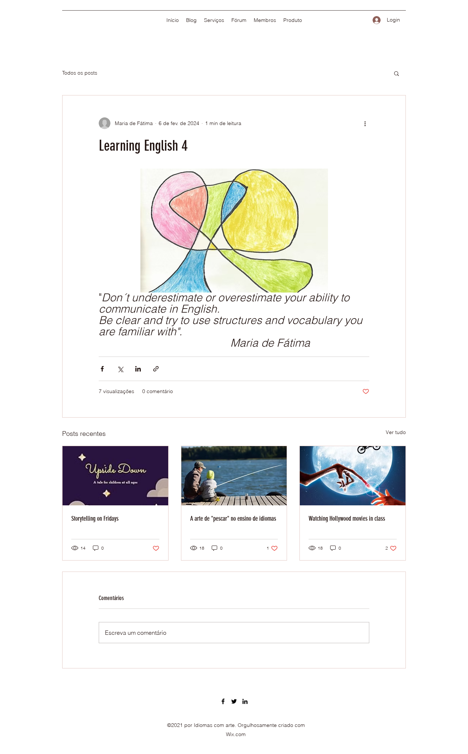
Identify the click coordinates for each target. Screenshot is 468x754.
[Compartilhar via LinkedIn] (138, 368)
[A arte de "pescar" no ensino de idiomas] (234, 475)
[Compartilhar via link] (155, 368)
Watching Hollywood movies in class (347, 518)
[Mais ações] (365, 123)
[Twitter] (234, 701)
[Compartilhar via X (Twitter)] (120, 368)
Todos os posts (79, 72)
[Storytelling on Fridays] (115, 475)
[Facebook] (223, 701)
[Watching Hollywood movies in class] (352, 475)
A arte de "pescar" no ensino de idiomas (233, 518)
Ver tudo (396, 432)
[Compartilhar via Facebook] (102, 368)
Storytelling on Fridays (94, 518)
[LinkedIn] (245, 701)
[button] (396, 73)
